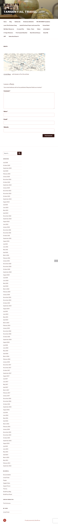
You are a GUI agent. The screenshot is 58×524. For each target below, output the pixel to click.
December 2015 (7, 432)
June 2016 (5, 415)
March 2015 (6, 457)
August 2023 (6, 202)
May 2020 (5, 283)
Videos (38, 29)
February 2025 (6, 173)
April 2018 (5, 353)
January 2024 (6, 187)
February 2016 (6, 426)
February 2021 (6, 258)
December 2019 (7, 297)
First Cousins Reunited (21, 32)
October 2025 (6, 165)
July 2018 (5, 345)
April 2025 (5, 171)
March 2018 (6, 356)
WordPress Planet (7, 494)
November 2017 (7, 367)
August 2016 (6, 409)
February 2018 (6, 359)
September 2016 (7, 406)
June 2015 (5, 449)
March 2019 (6, 322)
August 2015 (6, 443)
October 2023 (6, 196)
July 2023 (5, 204)
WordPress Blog (7, 491)
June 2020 (5, 280)
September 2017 (7, 373)
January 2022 (6, 227)
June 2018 (5, 348)
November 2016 (7, 401)
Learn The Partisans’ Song (10, 25)
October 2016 (6, 404)
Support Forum (6, 486)
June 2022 (5, 224)
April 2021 (5, 252)
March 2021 (6, 255)
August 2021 (6, 241)
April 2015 (5, 454)
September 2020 (7, 272)
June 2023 (5, 207)
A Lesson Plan (20, 29)
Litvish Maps (7, 74)
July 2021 (5, 244)
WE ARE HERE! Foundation (43, 21)
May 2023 (5, 210)
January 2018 (6, 362)
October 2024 (6, 182)
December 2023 (7, 190)
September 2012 (7, 465)
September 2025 (7, 168)
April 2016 (5, 421)
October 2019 (6, 303)
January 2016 (6, 429)
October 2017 (6, 370)
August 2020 (6, 275)
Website (6, 127)
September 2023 (7, 199)
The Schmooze (6, 503)
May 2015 (5, 451)
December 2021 (7, 230)
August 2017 (6, 376)
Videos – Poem (30, 29)
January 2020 (6, 294)
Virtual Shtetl (46, 25)
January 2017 (6, 395)
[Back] (56, 261)
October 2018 (6, 336)
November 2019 (7, 300)
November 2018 (7, 333)
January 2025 (6, 176)
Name (6, 111)
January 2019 (6, 328)
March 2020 (6, 289)
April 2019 (5, 319)
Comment (7, 91)
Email (6, 119)
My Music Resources (9, 29)
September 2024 (7, 185)
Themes (5, 488)
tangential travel (20, 11)
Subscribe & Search (14, 36)
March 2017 (6, 390)
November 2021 (7, 232)
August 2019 (6, 308)
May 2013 (5, 460)
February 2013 (6, 463)
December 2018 (7, 331)
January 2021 (6, 260)
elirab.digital (46, 29)
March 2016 (6, 423)
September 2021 (7, 238)
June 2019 (5, 314)
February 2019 (6, 325)
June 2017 (5, 381)
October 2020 (6, 269)
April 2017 (5, 387)
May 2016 (5, 418)
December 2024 (7, 179)
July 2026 (5, 162)
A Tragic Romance (8, 32)
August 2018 (6, 342)
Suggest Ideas (6, 483)
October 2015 (6, 437)
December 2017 (7, 364)
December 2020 (7, 263)
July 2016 (5, 412)
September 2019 (7, 305)
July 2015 (5, 446)
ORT (5, 36)
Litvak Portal (6, 477)
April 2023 (5, 213)
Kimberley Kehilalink (28, 21)
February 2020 (6, 291)
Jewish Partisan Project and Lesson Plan (30, 25)
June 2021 (5, 246)
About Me (45, 32)
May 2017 (5, 384)
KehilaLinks (17, 21)
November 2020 (7, 266)
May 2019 (5, 317)
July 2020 (5, 277)
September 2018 (7, 339)
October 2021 (6, 235)
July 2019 (5, 311)
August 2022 (6, 221)
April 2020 (5, 286)
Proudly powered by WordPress (32, 520)
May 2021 (5, 249)
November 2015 (7, 435)
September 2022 (7, 218)
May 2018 (5, 350)
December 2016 (7, 398)
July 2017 (5, 378)
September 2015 (7, 440)
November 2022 (7, 216)
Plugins (5, 480)
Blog (10, 21)
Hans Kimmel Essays (35, 32)
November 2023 (7, 193)
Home (5, 21)
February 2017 (6, 392)
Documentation (7, 474)
